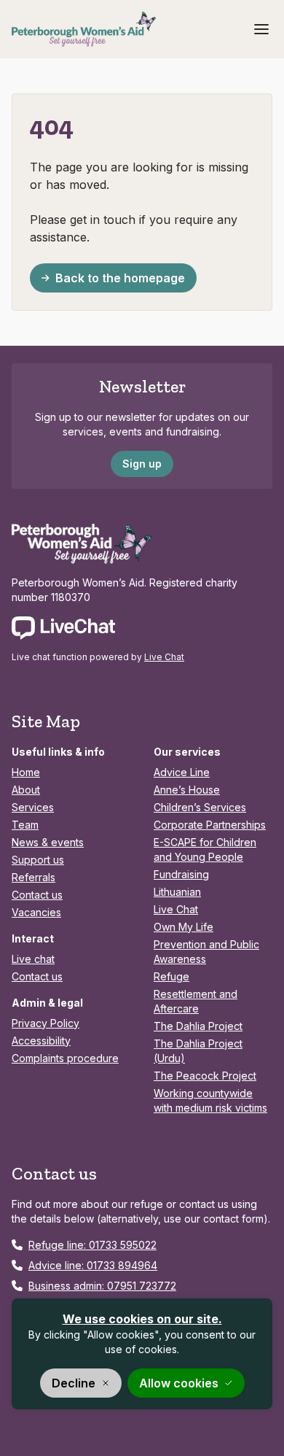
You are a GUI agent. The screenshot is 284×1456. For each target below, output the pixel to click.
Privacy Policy (45, 1023)
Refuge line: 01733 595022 (92, 1245)
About (26, 789)
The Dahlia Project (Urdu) (198, 1050)
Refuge (171, 976)
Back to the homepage (120, 278)
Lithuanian (177, 892)
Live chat (33, 959)
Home (26, 772)
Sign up (142, 463)
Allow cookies (178, 1383)
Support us (38, 859)
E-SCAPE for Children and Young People (205, 849)
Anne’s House (187, 789)
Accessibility (41, 1040)
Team (25, 824)
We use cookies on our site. (142, 1319)
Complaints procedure (65, 1058)
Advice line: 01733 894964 (92, 1265)
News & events (48, 842)
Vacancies (36, 912)
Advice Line (182, 772)
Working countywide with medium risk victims (210, 1100)
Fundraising (181, 874)
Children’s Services (200, 807)
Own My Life (183, 927)
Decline (73, 1383)
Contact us (37, 894)
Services (33, 807)
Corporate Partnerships (210, 824)
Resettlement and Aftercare (195, 1001)
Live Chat (164, 656)
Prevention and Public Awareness (206, 951)
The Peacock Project (205, 1075)
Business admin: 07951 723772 (102, 1285)
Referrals (33, 877)
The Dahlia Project (198, 1026)
